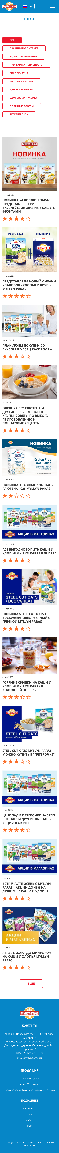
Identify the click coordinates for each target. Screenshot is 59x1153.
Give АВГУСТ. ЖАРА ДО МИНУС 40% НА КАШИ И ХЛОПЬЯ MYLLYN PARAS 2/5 (11, 967)
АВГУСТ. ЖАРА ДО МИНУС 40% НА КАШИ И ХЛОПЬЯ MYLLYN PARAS (27, 956)
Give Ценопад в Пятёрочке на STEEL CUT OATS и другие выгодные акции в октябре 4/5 (23, 829)
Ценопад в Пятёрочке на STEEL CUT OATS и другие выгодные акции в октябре (29, 819)
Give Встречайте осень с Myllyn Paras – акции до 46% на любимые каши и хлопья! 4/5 (23, 898)
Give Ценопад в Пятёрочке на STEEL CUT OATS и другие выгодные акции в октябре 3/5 (17, 829)
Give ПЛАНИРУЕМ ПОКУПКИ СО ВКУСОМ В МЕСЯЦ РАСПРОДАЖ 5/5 (28, 356)
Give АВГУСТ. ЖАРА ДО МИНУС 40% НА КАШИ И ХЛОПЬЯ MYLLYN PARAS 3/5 (17, 967)
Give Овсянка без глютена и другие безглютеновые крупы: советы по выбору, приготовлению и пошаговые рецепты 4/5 (23, 430)
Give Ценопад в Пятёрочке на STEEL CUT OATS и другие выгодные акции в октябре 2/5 (11, 829)
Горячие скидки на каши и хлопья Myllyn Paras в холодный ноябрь (26, 686)
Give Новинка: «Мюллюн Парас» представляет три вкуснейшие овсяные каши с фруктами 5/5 (28, 218)
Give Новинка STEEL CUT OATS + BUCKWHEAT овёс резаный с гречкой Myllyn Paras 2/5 (11, 628)
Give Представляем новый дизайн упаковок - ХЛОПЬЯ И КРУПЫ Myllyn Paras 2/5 (11, 295)
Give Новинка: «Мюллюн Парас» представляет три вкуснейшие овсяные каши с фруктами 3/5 (17, 218)
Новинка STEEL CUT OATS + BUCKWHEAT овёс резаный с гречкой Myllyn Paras (26, 618)
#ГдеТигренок (19, 114)
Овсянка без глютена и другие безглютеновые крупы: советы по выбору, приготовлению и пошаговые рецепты (25, 415)
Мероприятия (19, 73)
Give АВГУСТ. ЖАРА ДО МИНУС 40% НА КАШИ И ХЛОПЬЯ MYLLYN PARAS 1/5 (5, 967)
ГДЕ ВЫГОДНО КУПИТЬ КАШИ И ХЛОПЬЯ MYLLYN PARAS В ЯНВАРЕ (29, 551)
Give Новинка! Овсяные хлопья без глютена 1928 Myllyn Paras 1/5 (5, 495)
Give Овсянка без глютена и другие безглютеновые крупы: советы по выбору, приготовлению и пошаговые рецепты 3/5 (17, 430)
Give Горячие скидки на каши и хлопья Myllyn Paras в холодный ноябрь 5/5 (28, 696)
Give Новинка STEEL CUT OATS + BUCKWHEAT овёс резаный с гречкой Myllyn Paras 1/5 (5, 628)
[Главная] (9, 6)
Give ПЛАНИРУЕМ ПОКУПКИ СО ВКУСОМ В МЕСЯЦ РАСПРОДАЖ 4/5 (23, 356)
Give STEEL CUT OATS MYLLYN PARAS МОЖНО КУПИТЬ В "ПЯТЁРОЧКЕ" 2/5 (11, 761)
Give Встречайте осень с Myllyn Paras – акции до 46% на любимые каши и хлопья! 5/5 (28, 898)
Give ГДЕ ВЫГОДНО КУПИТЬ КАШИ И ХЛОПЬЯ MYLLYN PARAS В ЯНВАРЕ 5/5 (28, 560)
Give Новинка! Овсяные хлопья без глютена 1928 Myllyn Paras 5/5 (28, 495)
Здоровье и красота (23, 97)
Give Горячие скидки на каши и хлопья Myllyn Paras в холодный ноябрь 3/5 (17, 696)
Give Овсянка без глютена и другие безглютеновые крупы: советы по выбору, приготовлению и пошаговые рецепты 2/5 (11, 430)
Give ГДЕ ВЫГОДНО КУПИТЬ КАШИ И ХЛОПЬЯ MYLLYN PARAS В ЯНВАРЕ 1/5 (5, 560)
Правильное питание (24, 48)
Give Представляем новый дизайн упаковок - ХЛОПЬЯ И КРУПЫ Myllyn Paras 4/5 (23, 295)
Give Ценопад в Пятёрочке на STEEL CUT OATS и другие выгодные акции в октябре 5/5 (28, 829)
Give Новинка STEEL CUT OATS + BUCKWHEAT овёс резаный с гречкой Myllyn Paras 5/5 (28, 628)
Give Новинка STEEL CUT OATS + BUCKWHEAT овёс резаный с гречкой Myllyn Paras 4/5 (23, 628)
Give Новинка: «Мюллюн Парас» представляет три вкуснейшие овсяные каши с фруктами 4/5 (23, 218)
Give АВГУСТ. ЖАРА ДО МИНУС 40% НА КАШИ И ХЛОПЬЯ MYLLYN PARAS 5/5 (28, 967)
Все (12, 40)
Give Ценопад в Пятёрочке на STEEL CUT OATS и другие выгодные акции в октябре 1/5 (5, 829)
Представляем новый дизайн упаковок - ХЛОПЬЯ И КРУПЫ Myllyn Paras (29, 285)
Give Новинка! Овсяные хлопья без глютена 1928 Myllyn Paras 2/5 (11, 495)
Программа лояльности (26, 64)
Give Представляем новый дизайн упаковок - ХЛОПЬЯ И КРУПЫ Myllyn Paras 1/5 (5, 295)
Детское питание (21, 89)
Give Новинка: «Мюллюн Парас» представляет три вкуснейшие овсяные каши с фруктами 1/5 (5, 218)
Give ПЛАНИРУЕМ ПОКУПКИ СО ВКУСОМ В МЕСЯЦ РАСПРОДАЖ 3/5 (17, 356)
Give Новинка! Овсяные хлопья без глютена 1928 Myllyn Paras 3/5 (17, 495)
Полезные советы (22, 106)
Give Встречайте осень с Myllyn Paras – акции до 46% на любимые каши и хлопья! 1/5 (5, 898)
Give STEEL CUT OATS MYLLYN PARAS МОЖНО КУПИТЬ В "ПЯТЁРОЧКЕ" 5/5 (28, 761)
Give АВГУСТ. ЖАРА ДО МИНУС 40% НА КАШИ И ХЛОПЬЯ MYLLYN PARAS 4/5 (23, 967)
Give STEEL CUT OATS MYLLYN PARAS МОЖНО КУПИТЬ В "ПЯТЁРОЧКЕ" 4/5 (23, 761)
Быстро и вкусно (21, 81)
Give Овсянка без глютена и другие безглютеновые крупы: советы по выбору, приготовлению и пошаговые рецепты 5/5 (28, 430)
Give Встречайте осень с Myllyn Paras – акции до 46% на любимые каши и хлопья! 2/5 (11, 898)
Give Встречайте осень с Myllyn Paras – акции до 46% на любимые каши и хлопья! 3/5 (17, 898)
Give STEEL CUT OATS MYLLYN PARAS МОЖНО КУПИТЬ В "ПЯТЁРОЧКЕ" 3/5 (17, 761)
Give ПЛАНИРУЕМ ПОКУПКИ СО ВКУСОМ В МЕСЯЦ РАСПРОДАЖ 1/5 (5, 356)
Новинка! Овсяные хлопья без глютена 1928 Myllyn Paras (29, 487)
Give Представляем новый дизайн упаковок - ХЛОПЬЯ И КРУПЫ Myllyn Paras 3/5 (17, 295)
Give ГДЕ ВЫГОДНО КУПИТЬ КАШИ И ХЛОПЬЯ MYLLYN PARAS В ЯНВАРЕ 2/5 (11, 560)
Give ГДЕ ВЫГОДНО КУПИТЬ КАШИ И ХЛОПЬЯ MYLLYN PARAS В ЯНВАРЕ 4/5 (23, 560)
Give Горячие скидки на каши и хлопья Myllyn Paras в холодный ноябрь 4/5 (23, 696)
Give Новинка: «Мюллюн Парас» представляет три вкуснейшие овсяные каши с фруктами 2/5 (11, 218)
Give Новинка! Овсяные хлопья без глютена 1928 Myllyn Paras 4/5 (23, 495)
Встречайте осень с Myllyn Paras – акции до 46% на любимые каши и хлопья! (26, 887)
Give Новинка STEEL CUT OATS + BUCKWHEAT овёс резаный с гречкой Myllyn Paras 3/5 (17, 628)
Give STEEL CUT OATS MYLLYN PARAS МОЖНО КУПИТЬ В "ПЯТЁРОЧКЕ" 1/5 (5, 761)
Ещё (31, 983)
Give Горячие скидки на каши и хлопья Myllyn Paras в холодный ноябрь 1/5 (5, 696)
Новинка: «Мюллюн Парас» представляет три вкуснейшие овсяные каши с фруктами (28, 206)
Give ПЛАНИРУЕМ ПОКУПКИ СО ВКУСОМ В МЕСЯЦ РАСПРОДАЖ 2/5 (11, 356)
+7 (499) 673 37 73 (32, 1053)
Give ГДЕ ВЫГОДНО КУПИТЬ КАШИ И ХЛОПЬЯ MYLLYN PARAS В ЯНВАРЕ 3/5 (17, 560)
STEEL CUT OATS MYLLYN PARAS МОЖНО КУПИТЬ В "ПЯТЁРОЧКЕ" (28, 752)
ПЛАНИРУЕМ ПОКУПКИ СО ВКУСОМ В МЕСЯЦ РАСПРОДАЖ (27, 347)
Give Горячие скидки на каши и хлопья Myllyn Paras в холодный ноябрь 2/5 (11, 696)
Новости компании (23, 56)
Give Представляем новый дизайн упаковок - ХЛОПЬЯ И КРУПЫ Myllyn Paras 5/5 (28, 295)
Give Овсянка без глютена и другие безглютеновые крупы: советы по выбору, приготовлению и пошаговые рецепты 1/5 (5, 430)
